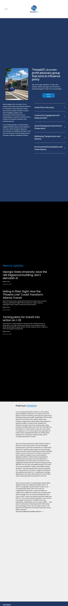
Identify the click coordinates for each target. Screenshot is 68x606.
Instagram (31, 405)
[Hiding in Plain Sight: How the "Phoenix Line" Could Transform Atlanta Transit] (26, 289)
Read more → (7, 281)
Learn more (48, 95)
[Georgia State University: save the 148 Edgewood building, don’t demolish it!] (26, 269)
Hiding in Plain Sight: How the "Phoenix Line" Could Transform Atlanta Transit (23, 295)
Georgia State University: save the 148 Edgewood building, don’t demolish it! (25, 275)
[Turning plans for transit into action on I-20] (16, 315)
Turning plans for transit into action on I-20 (21, 318)
